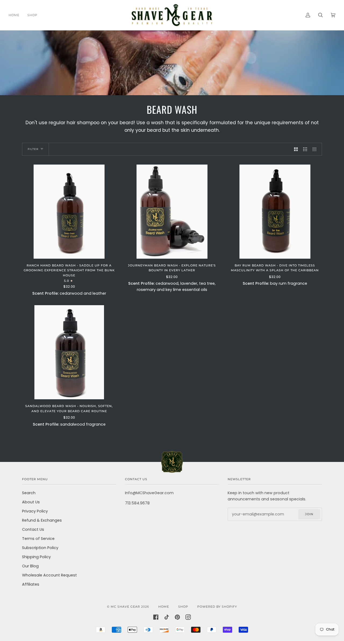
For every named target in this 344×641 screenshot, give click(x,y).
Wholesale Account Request (49, 575)
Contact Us (33, 529)
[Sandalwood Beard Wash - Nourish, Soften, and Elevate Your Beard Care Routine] (69, 352)
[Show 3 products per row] (305, 149)
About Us (31, 502)
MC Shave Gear (125, 606)
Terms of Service (38, 538)
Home (163, 606)
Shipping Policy (36, 557)
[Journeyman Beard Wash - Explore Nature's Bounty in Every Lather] (172, 212)
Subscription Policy (40, 547)
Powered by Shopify (217, 606)
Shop (183, 606)
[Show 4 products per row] (316, 149)
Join (309, 514)
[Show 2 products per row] (295, 149)
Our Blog (30, 566)
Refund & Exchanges (42, 520)
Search (28, 493)
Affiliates (30, 584)
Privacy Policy (35, 511)
